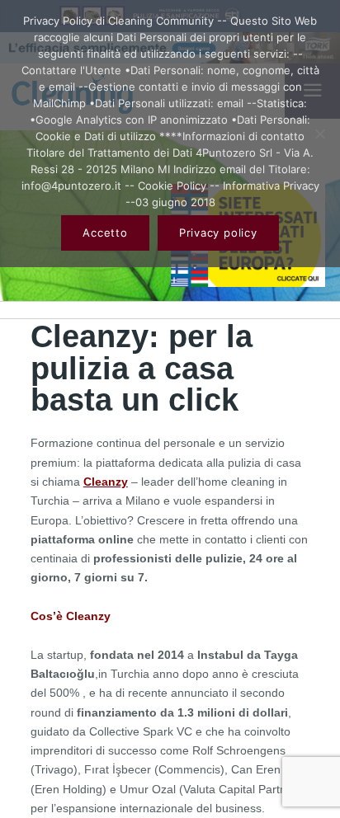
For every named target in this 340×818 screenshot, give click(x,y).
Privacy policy (218, 232)
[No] (319, 133)
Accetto (105, 232)
